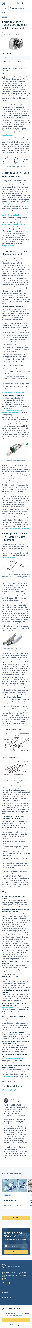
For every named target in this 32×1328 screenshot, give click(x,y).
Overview (5, 57)
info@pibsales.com (8, 246)
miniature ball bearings (16, 1059)
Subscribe (16, 1252)
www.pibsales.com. (8, 135)
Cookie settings (14, 1325)
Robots (4, 952)
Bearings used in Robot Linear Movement (13, 65)
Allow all (16, 1320)
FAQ (4, 74)
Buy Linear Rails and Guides (19, 528)
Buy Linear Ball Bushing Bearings (13, 392)
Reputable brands (7, 1008)
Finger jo (4, 914)
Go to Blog (16, 1218)
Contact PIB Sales (8, 1077)
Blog (5, 12)
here (20, 1315)
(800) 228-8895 (18, 3)
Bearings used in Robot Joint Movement (13, 61)
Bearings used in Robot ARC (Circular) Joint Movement (14, 69)
